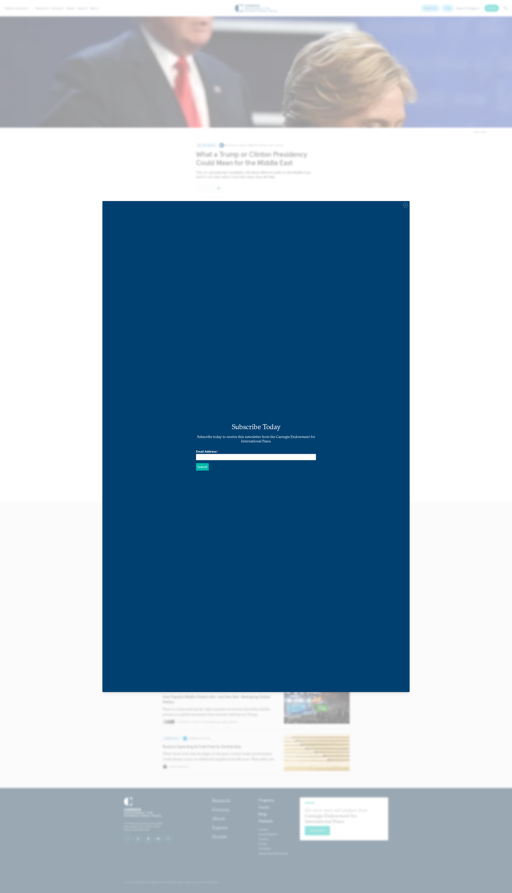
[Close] (405, 204)
